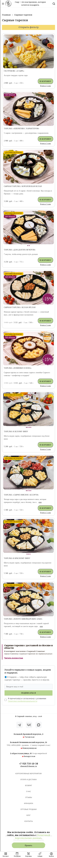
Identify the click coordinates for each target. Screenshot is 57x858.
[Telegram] (19, 725)
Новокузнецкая (28, 745)
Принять (28, 845)
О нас (28, 791)
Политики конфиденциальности (22, 701)
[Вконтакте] (29, 725)
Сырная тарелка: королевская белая (23, 186)
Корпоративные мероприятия (28, 773)
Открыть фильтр (28, 27)
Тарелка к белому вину (16, 432)
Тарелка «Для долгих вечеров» (20, 250)
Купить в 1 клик (45, 86)
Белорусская (28, 755)
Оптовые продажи (28, 809)
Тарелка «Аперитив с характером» (21, 129)
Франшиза (28, 803)
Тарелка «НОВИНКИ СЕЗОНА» (18, 368)
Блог (28, 815)
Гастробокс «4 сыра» (14, 71)
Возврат (28, 785)
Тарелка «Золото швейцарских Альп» (23, 619)
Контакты (28, 821)
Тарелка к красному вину (17, 558)
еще (40, 502)
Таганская (28, 735)
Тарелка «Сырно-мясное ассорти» (21, 495)
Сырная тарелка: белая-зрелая (19, 307)
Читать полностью (13, 658)
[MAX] (39, 725)
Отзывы (28, 797)
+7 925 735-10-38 (28, 764)
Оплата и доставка (28, 779)
